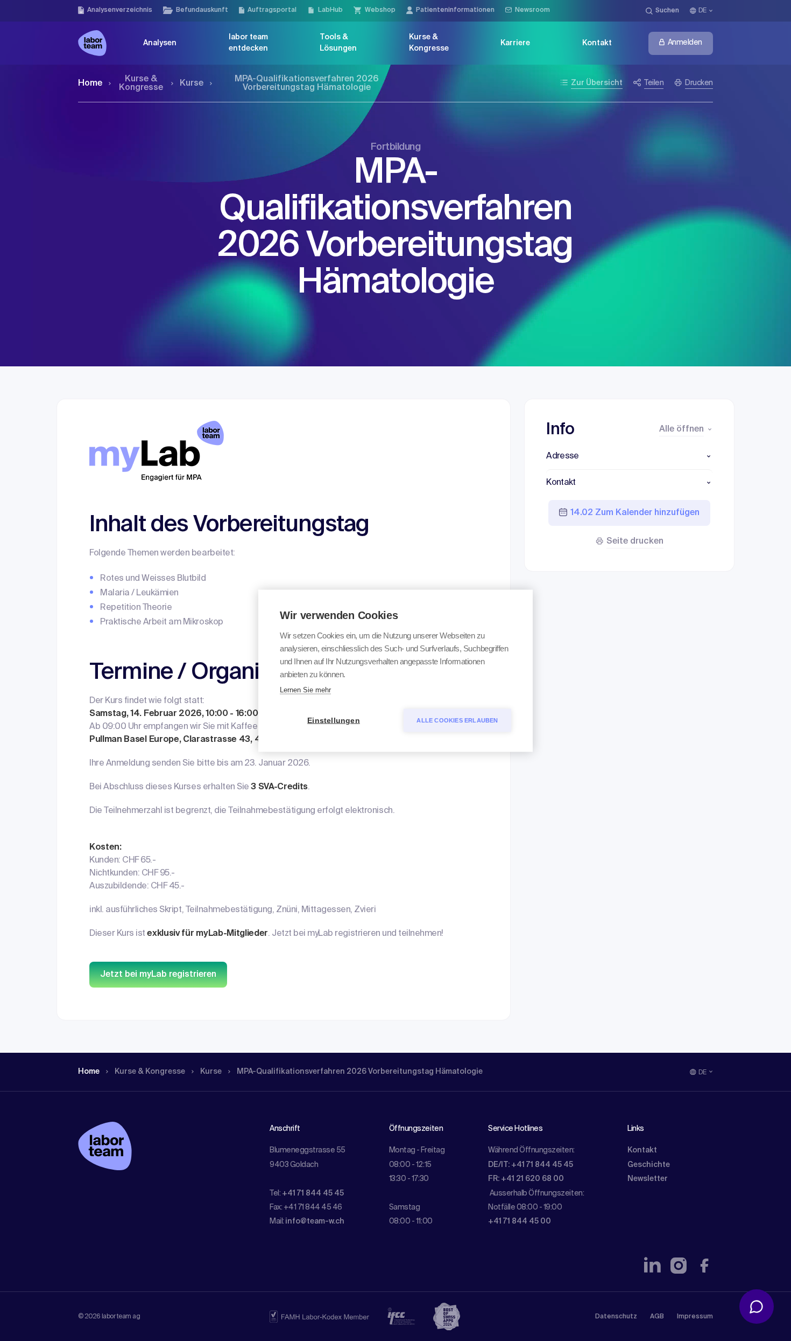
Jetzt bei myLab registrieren (158, 974)
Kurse (191, 83)
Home (90, 83)
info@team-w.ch (314, 1221)
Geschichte (648, 1165)
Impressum (695, 1317)
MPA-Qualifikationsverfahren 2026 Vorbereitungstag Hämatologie (307, 83)
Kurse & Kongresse (141, 83)
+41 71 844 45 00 (519, 1221)
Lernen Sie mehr (305, 689)
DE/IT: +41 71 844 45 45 (530, 1165)
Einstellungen (333, 720)
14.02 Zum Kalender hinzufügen (635, 513)
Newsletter (647, 1179)
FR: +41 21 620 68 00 (526, 1179)
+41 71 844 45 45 (313, 1193)
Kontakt (642, 1150)
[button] (629, 456)
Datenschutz (616, 1317)
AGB (657, 1317)
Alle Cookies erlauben (457, 720)
